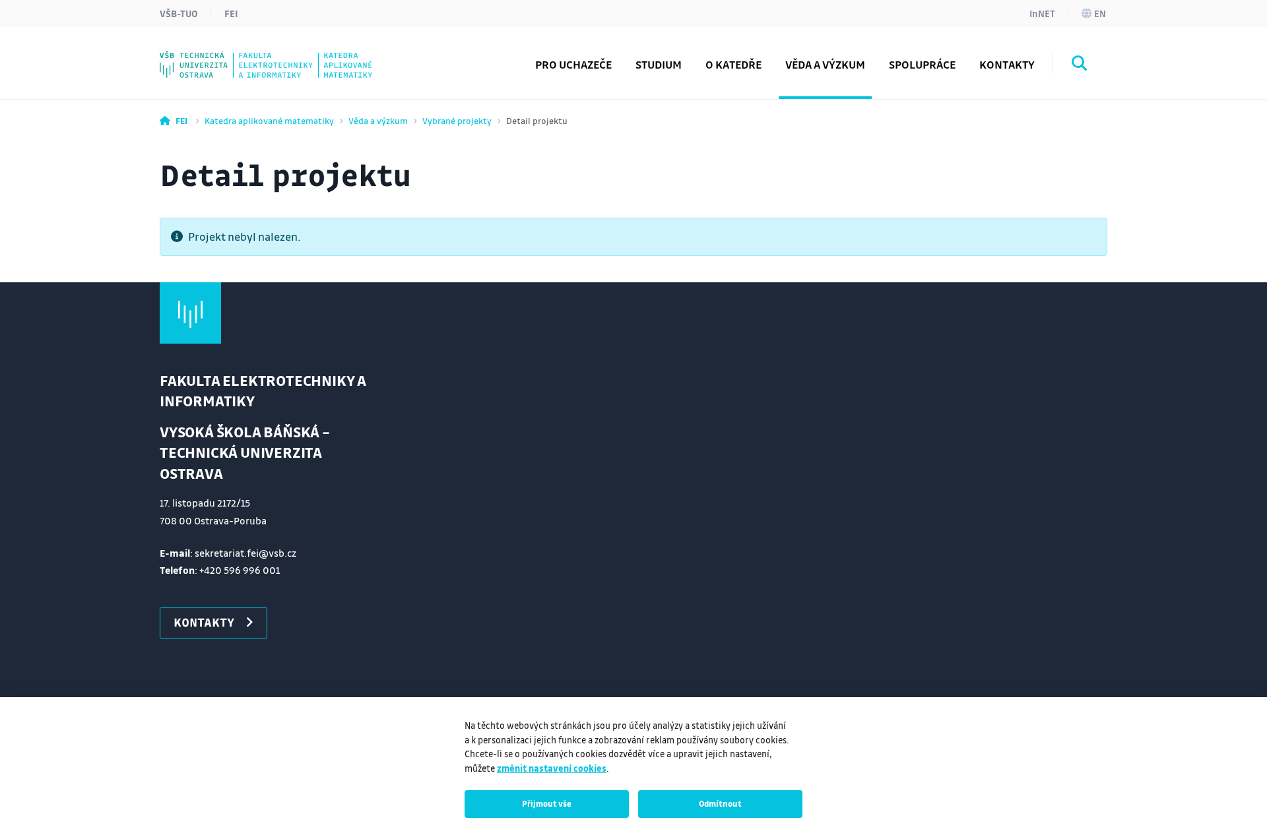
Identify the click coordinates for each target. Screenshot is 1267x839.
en (1100, 13)
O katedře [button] (733, 64)
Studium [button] (658, 64)
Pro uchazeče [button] (573, 64)
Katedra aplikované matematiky (269, 120)
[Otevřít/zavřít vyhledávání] (1080, 65)
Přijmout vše (546, 803)
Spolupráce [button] (922, 64)
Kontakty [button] (1007, 64)
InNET (1042, 13)
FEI (231, 13)
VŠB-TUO (179, 13)
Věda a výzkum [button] (825, 64)
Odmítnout (720, 803)
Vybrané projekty (457, 120)
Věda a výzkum (378, 120)
